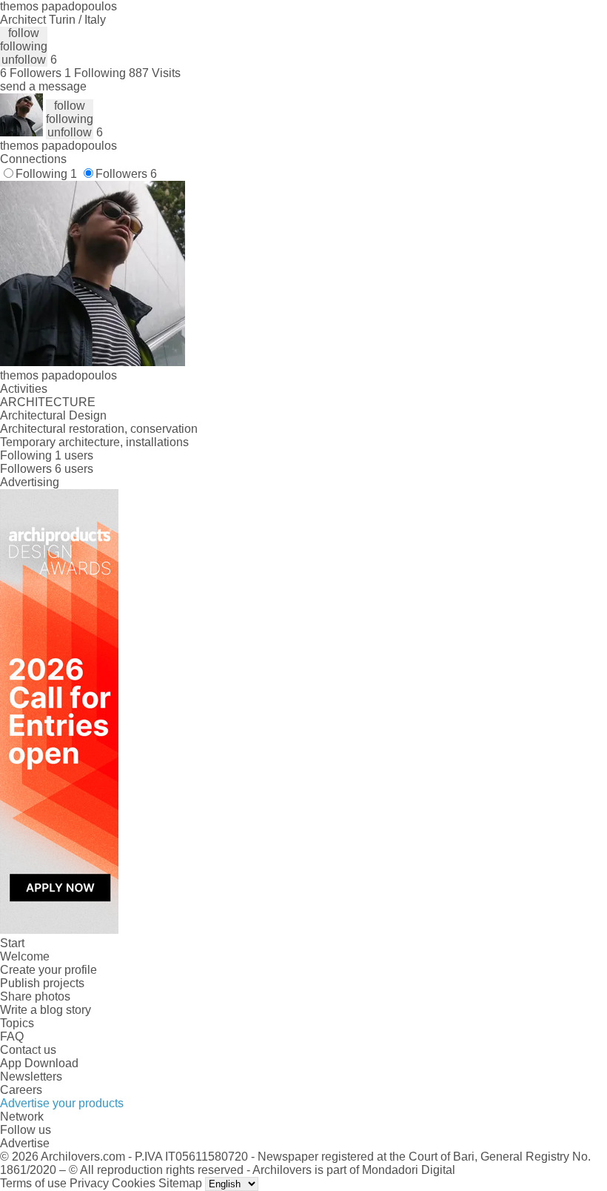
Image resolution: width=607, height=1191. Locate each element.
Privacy (89, 1183)
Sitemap (180, 1183)
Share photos (35, 996)
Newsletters (31, 1076)
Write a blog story (45, 1009)
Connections (33, 159)
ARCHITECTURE (47, 402)
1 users (74, 455)
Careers (21, 1090)
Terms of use (33, 1183)
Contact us (28, 1050)
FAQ (12, 1036)
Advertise (25, 1143)
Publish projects (42, 983)
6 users (74, 468)
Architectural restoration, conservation (99, 428)
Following (46, 173)
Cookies (133, 1183)
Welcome (25, 956)
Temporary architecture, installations (94, 442)
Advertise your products (62, 1103)
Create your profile (48, 969)
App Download (39, 1063)
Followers (126, 173)
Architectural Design (53, 415)
